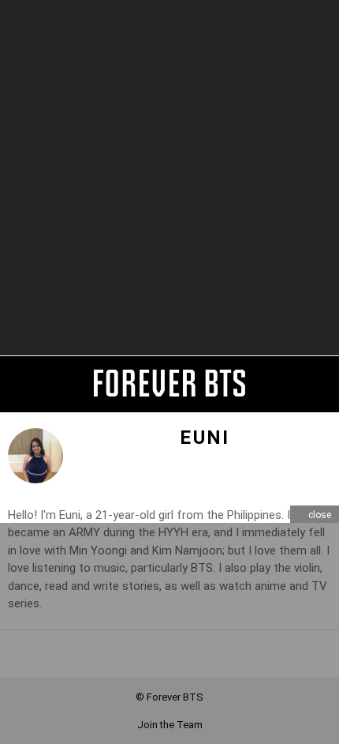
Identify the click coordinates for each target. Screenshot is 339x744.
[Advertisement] (169, 178)
